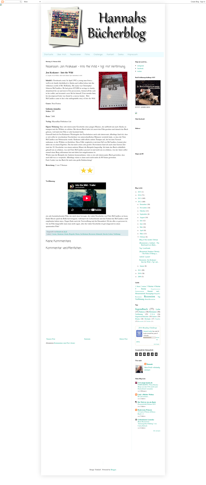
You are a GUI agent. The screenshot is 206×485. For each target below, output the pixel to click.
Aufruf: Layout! (144, 257)
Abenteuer (60, 234)
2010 (140, 273)
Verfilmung (116, 234)
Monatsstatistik (140, 293)
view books (156, 344)
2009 (140, 276)
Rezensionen (75, 54)
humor (154, 316)
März (142, 233)
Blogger (113, 469)
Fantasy (142, 311)
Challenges (98, 54)
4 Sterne (157, 286)
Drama (77, 234)
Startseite (48, 54)
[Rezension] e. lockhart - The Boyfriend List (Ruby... (149, 244)
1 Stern (137, 286)
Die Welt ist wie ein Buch (147, 402)
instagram (140, 66)
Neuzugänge (150, 293)
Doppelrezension (155, 289)
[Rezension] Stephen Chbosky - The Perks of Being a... (149, 252)
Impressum (133, 54)
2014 (140, 195)
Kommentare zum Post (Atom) (64, 343)
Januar (142, 266)
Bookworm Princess (145, 410)
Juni (141, 224)
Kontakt (110, 54)
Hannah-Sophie (147, 331)
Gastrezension (139, 291)
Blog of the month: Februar (148, 240)
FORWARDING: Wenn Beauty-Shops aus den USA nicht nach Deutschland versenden (148, 387)
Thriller (148, 321)
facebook (140, 68)
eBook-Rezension (150, 299)
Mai (141, 227)
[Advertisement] (87, 319)
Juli (141, 220)
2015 (140, 192)
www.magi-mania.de (145, 382)
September (143, 214)
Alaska (66, 234)
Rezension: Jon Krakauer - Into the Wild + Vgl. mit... (149, 261)
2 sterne (54, 234)
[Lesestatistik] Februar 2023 (147, 404)
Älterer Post (123, 339)
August (142, 217)
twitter (139, 71)
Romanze (152, 311)
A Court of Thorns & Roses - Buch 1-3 (147, 413)
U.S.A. (152, 314)
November (143, 207)
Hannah (150, 364)
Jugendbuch (141, 309)
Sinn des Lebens (108, 234)
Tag (159, 297)
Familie (157, 319)
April (142, 230)
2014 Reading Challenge (148, 327)
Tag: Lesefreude (144, 248)
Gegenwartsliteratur (141, 316)
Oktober (143, 211)
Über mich (61, 54)
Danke (121, 54)
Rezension (92, 234)
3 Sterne (150, 286)
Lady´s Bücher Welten (146, 394)
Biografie (72, 234)
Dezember (143, 204)
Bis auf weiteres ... (143, 396)
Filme (87, 54)
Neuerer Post (50, 339)
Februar (143, 237)
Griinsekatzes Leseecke (146, 419)
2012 (140, 201)
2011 (140, 270)
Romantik (140, 321)
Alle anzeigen (156, 431)
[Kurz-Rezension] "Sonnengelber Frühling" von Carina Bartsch (147, 423)
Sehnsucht (99, 234)
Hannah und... (153, 291)
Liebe (158, 309)
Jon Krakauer (84, 234)
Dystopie (148, 319)
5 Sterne (140, 288)
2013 (140, 198)
